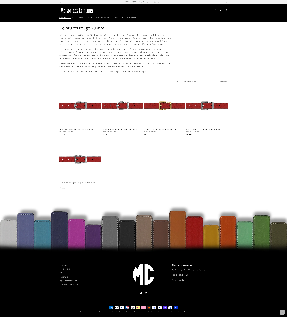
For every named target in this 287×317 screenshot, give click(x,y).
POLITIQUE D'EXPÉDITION (68, 285)
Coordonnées (152, 312)
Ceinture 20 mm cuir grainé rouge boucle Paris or (160, 129)
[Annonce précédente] (60, 2)
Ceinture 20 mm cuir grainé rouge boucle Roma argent (120, 129)
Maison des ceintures (70, 312)
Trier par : (178, 81)
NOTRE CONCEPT (65, 269)
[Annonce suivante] (226, 2)
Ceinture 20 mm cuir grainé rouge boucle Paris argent (77, 183)
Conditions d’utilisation (123, 312)
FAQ (60, 273)
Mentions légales (183, 312)
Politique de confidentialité (106, 312)
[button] (66, 17)
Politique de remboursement (87, 312)
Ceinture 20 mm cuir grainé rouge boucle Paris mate (203, 129)
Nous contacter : (178, 280)
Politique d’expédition (139, 312)
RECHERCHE (63, 277)
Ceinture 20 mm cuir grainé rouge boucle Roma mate (76, 129)
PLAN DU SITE (64, 265)
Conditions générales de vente (167, 312)
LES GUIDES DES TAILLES (68, 281)
